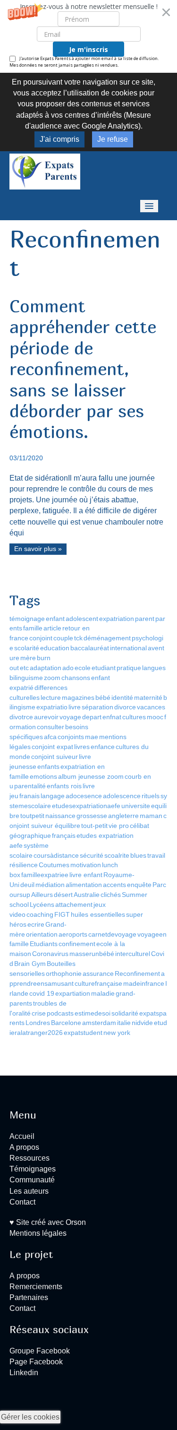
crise (39, 1013)
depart (91, 717)
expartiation (72, 993)
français (64, 835)
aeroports (73, 934)
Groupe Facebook (39, 1351)
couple (63, 638)
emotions (43, 776)
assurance (98, 973)
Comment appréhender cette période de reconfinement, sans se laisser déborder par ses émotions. (82, 368)
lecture (51, 697)
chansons (75, 677)
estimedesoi (92, 1013)
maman (151, 815)
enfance (103, 746)
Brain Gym (30, 963)
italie (124, 1022)
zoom (52, 677)
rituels (151, 796)
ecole (83, 668)
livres (82, 746)
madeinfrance (143, 983)
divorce (125, 707)
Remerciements (35, 1287)
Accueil (21, 1136)
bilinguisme (26, 677)
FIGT (62, 914)
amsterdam (99, 1022)
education (54, 648)
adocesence (84, 796)
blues (138, 855)
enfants (48, 766)
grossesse (91, 815)
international (128, 648)
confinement (77, 944)
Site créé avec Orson (50, 1222)
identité (122, 697)
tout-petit (94, 825)
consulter (50, 727)
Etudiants (44, 944)
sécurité (91, 855)
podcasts (60, 1013)
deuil (27, 884)
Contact (22, 1202)
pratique (129, 668)
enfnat (111, 717)
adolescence (122, 796)
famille (32, 628)
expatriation (116, 618)
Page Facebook (36, 1362)
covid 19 (41, 993)
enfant (55, 618)
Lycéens (42, 904)
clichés (111, 894)
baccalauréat (89, 648)
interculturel (132, 953)
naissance (60, 815)
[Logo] (44, 171)
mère (28, 658)
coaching (39, 914)
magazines (78, 697)
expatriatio (51, 707)
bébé (102, 697)
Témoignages (32, 1169)
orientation (42, 934)
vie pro (119, 825)
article (52, 628)
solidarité (124, 1013)
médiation (50, 884)
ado (68, 668)
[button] (88, 36)
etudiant (104, 668)
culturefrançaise (98, 983)
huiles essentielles (98, 914)
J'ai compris (59, 139)
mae (91, 737)
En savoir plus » (38, 548)
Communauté (32, 1180)
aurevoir (46, 717)
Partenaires (28, 1297)
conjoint (40, 638)
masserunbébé (91, 953)
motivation (85, 865)
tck (78, 638)
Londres (37, 1022)
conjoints (71, 737)
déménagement (107, 638)
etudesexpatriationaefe (86, 806)
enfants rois (64, 786)
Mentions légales (38, 1233)
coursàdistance (56, 855)
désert (63, 894)
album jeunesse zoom (91, 776)
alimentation (84, 884)
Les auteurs (29, 1191)
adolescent (82, 618)
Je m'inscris (88, 49)
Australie (87, 894)
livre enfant (85, 875)
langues (154, 668)
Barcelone (66, 1022)
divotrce (21, 717)
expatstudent (83, 1032)
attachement (74, 904)
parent (144, 618)
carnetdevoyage (112, 934)
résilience (23, 865)
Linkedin (23, 1373)
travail (156, 855)
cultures (134, 717)
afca (50, 737)
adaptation (45, 668)
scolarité (26, 648)
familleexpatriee (44, 875)
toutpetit (32, 815)
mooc (155, 717)
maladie (103, 993)
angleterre (123, 815)
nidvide (142, 1022)
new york (116, 1032)
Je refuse (112, 139)
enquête (139, 884)
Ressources (29, 1158)
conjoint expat (52, 746)
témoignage (27, 618)
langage (53, 796)
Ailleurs (42, 894)
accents (114, 884)
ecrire (35, 924)
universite (135, 806)
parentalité (30, 786)
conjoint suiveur (54, 756)
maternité (148, 697)
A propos (24, 1147)
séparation (97, 707)
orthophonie (64, 973)
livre (74, 707)
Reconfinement (137, 973)
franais (29, 796)
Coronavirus (50, 953)
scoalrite (116, 855)
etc (24, 668)
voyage (70, 717)
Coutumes (54, 865)
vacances (151, 707)
